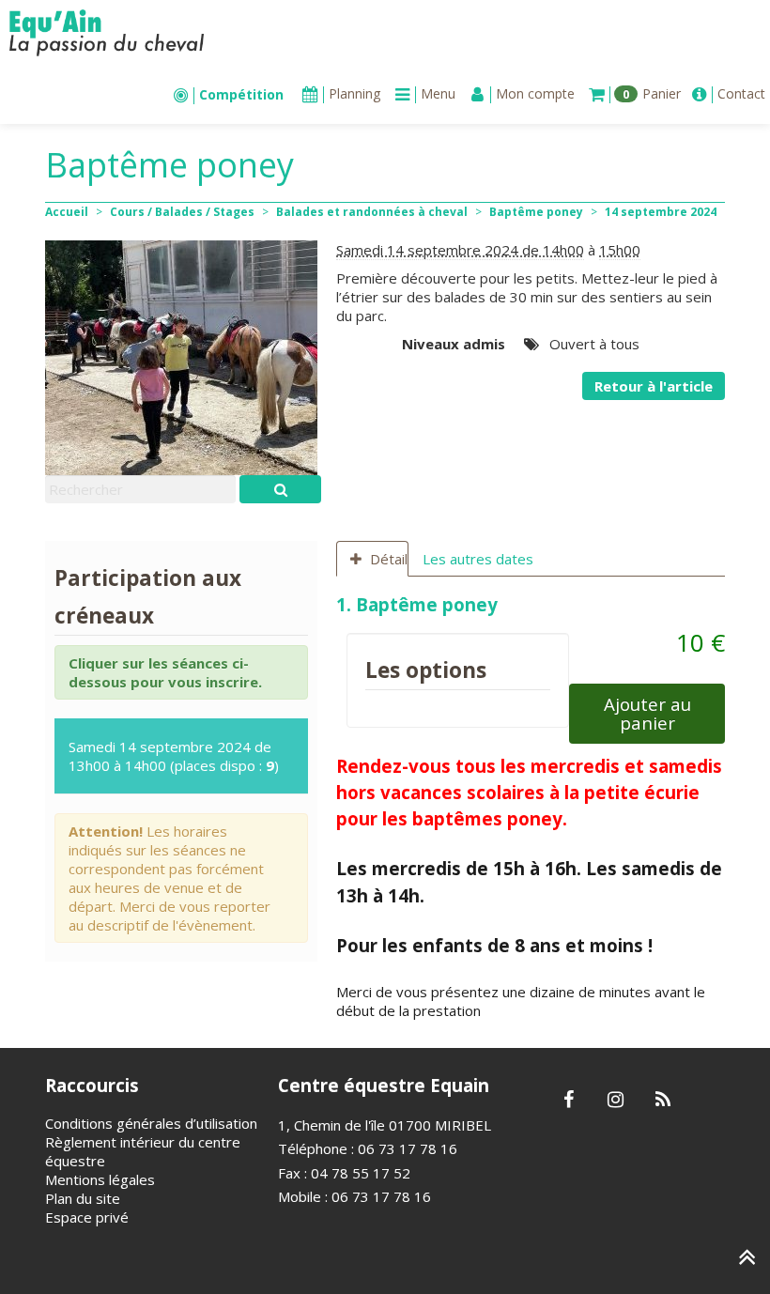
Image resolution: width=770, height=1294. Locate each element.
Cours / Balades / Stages (182, 212)
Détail (389, 558)
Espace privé (87, 1217)
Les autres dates (478, 558)
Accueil (66, 212)
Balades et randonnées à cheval (372, 212)
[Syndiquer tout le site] (662, 1100)
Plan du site (82, 1198)
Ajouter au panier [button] (647, 713)
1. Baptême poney (419, 604)
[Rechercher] (280, 489)
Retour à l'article (653, 386)
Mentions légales (100, 1179)
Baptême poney (536, 212)
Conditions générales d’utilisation (151, 1123)
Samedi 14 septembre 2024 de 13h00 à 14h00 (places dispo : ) (174, 756)
